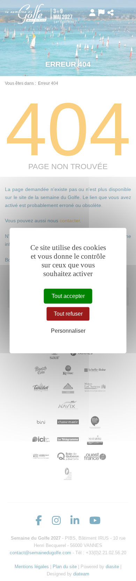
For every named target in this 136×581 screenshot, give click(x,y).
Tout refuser (68, 314)
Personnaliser (68, 331)
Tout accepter (68, 296)
